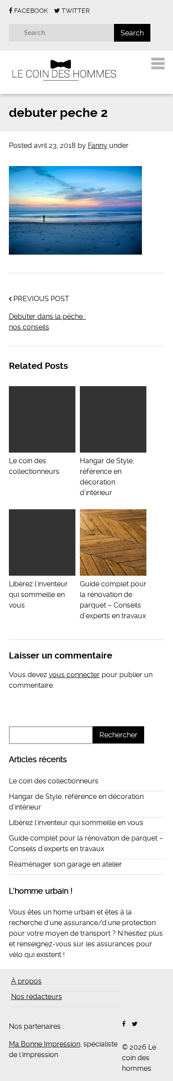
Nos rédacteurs (36, 996)
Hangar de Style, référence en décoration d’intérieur (107, 477)
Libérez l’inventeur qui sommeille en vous (76, 822)
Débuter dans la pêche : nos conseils (47, 321)
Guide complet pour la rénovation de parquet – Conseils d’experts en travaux (113, 600)
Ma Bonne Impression (44, 1044)
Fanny (97, 145)
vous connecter (74, 674)
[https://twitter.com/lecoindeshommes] (135, 1024)
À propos (26, 981)
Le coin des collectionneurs (34, 466)
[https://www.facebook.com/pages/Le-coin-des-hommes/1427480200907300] (124, 1024)
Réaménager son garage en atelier (65, 864)
